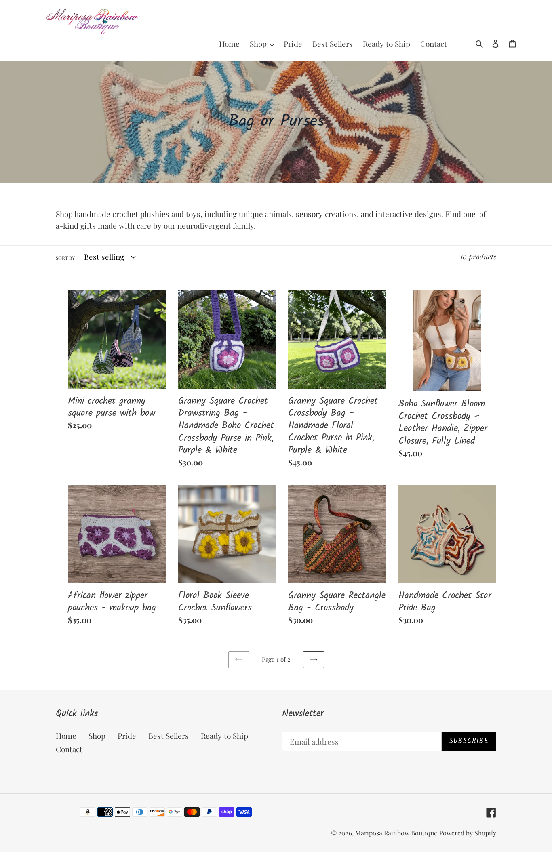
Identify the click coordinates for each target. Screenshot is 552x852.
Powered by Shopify (467, 833)
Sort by (65, 258)
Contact (69, 749)
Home (66, 735)
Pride (127, 735)
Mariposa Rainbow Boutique (396, 833)
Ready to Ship (224, 735)
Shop (96, 735)
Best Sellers (168, 735)
